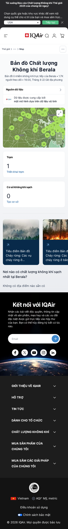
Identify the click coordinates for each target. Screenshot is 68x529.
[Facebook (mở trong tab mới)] (15, 352)
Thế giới (6, 49)
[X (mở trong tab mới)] (24, 352)
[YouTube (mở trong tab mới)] (34, 352)
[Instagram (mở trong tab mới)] (43, 352)
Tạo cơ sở (12, 201)
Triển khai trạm (15, 171)
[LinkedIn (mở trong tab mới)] (53, 352)
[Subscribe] (55, 338)
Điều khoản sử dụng (34, 507)
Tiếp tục (50, 22)
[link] (47, 36)
